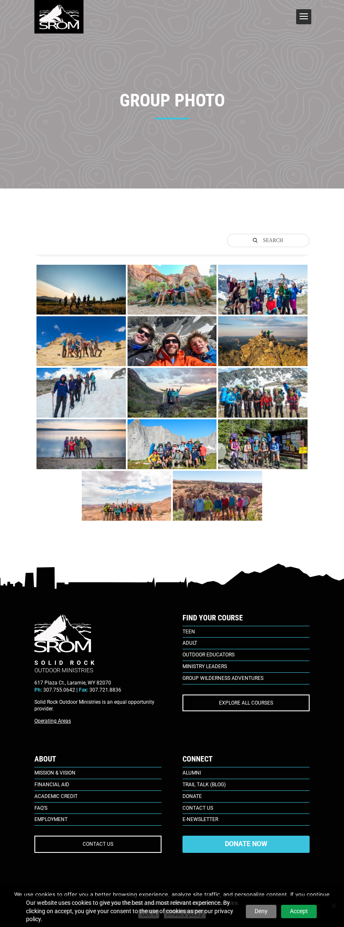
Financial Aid (51, 785)
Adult (189, 643)
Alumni (191, 773)
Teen (188, 632)
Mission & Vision (55, 773)
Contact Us (197, 808)
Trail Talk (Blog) (204, 785)
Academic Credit (56, 796)
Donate (192, 796)
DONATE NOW (246, 844)
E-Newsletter (200, 819)
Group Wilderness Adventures (222, 678)
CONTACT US (98, 844)
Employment (51, 819)
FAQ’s (40, 808)
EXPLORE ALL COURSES (246, 703)
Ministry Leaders (204, 666)
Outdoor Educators (208, 655)
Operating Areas (52, 721)
